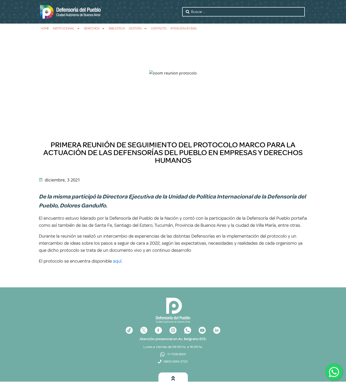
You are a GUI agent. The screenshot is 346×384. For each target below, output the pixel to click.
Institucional (63, 28)
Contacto (159, 28)
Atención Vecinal (183, 28)
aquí (117, 261)
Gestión (135, 28)
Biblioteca (117, 28)
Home (45, 28)
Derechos (91, 28)
